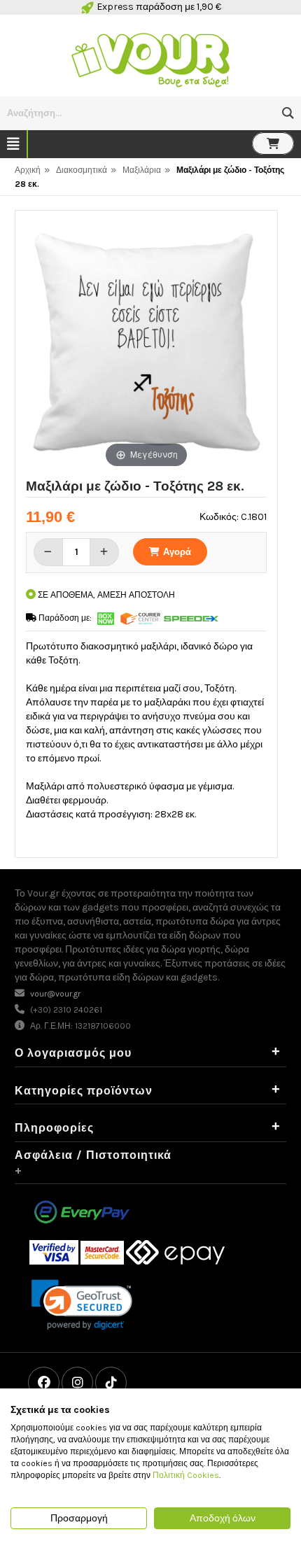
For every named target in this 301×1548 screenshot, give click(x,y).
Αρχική (28, 170)
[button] (288, 113)
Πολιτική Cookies (186, 1475)
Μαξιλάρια (141, 170)
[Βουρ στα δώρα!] (150, 58)
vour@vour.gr (55, 994)
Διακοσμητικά (81, 170)
